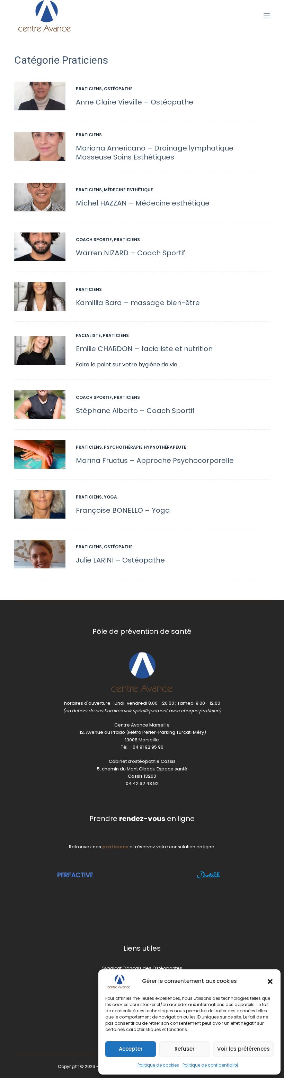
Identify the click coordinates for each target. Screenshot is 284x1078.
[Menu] (267, 16)
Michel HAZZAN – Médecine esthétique (143, 203)
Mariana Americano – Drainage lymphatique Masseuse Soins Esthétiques (154, 152)
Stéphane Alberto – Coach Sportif (135, 410)
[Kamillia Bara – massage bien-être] (39, 296)
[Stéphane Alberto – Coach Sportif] (39, 404)
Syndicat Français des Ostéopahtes (142, 968)
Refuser (185, 1048)
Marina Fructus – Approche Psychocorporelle (155, 460)
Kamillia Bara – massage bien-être (138, 303)
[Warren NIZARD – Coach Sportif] (39, 246)
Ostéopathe (118, 89)
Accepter (131, 1048)
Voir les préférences (243, 1048)
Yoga (110, 497)
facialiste (88, 335)
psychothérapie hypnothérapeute (145, 447)
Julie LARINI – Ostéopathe (120, 560)
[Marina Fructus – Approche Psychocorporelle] (39, 454)
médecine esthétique (128, 190)
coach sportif (94, 240)
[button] (270, 981)
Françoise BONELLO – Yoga (123, 510)
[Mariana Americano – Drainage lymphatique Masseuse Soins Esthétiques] (39, 146)
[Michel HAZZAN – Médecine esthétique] (39, 197)
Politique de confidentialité (210, 1065)
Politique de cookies (158, 1065)
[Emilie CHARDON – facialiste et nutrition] (39, 350)
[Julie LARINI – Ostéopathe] (39, 554)
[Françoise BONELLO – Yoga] (39, 504)
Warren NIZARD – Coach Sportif (130, 253)
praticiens (89, 89)
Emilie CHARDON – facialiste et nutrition (144, 349)
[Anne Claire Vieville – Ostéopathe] (39, 96)
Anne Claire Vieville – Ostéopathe (134, 102)
